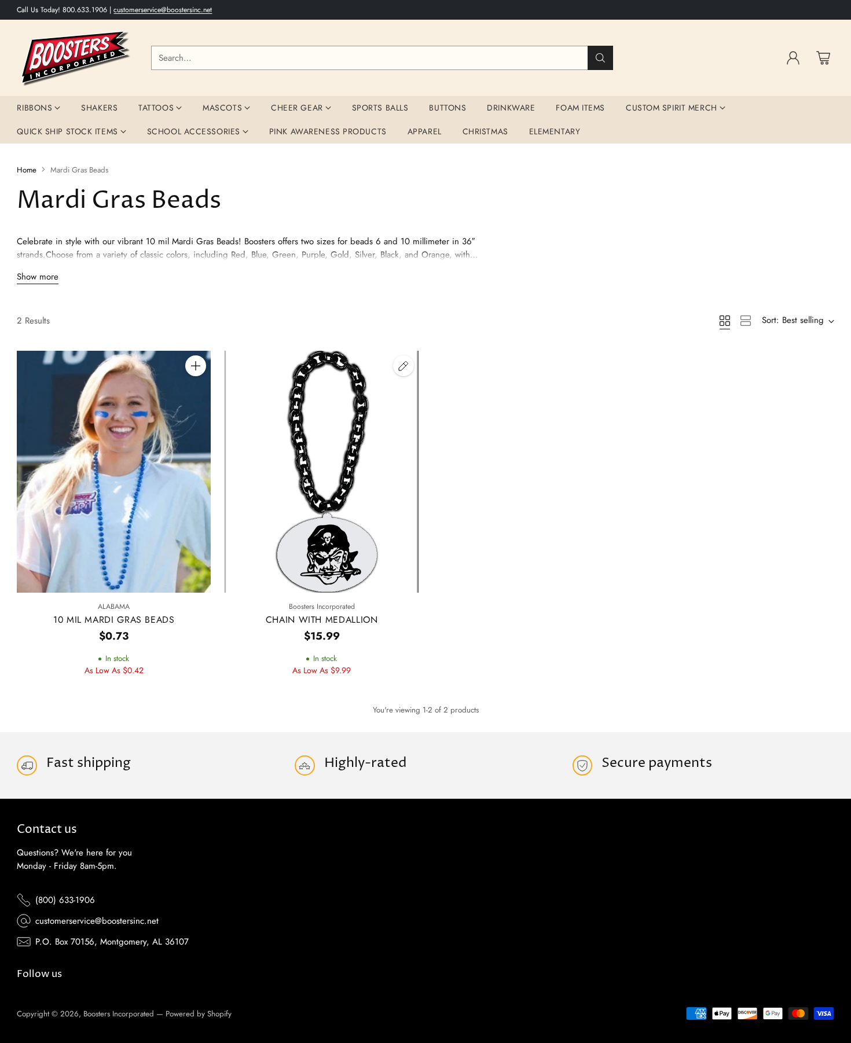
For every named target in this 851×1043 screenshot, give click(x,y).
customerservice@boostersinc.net (162, 10)
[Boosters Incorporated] (75, 58)
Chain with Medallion (322, 619)
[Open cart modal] (823, 58)
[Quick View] (195, 391)
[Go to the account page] (793, 58)
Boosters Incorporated (118, 1013)
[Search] (600, 58)
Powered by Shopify (199, 1013)
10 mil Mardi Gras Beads (114, 619)
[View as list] (746, 321)
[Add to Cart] (195, 365)
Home (26, 169)
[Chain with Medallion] (322, 472)
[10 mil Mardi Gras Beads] (114, 472)
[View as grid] (725, 321)
